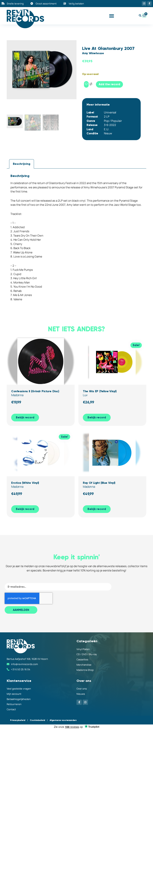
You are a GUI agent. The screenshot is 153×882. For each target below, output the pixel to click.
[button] (111, 16)
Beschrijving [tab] (21, 164)
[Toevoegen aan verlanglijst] (86, 84)
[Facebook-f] (149, 3)
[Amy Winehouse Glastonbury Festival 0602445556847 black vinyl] (41, 69)
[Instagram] (144, 3)
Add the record (109, 84)
